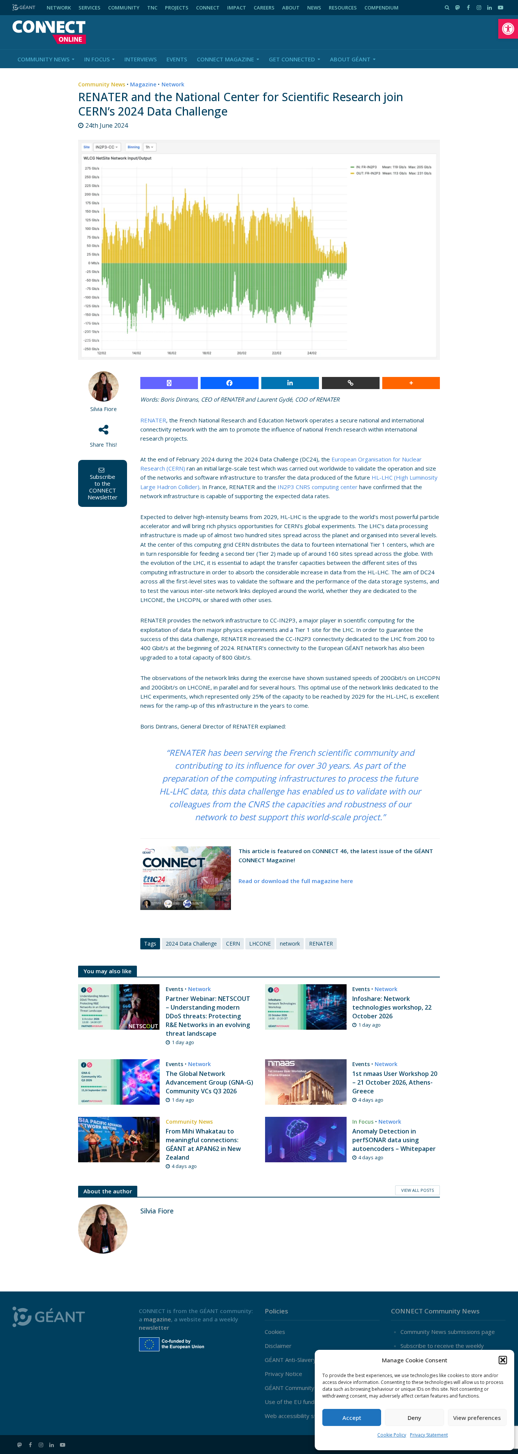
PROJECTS (176, 7)
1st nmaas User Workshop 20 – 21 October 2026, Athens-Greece (394, 1082)
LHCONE (260, 943)
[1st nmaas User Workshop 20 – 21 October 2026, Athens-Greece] (306, 1081)
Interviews (140, 59)
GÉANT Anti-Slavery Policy (299, 1359)
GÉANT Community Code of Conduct (312, 1387)
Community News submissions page (447, 1331)
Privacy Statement (429, 1435)
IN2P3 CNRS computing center (318, 487)
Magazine (143, 84)
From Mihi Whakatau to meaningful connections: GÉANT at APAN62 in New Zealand (203, 1144)
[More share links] (411, 383)
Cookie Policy (391, 1435)
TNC (152, 7)
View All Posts (417, 1190)
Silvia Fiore (103, 409)
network (290, 943)
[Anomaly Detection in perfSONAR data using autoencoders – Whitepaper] (306, 1139)
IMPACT (236, 7)
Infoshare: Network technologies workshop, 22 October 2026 (392, 1007)
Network (173, 84)
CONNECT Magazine (225, 59)
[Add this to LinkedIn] (290, 383)
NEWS (314, 7)
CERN (233, 943)
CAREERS (264, 7)
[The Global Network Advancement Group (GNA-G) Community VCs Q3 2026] (119, 1081)
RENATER (153, 420)
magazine (157, 1319)
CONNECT (208, 7)
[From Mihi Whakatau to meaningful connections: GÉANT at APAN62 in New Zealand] (119, 1139)
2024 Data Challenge (191, 943)
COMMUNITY (124, 7)
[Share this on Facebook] (229, 383)
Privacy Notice (283, 1373)
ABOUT (291, 7)
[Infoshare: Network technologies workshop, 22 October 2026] (306, 1006)
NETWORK (59, 7)
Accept (351, 1417)
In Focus (97, 59)
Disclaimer (278, 1345)
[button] (508, 29)
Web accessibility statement (302, 1416)
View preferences (477, 1417)
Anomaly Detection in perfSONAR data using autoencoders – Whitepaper (394, 1140)
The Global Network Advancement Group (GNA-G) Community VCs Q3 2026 (209, 1082)
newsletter (154, 1327)
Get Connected (292, 59)
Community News (43, 59)
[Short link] (351, 383)
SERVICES (89, 7)
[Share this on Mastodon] (169, 383)
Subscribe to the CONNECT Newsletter (103, 487)
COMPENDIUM (381, 7)
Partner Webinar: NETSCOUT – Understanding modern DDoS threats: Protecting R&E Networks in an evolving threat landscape (208, 1016)
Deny (414, 1417)
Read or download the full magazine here (296, 881)
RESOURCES (343, 7)
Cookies (275, 1331)
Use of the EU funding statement (308, 1402)
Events (176, 59)
